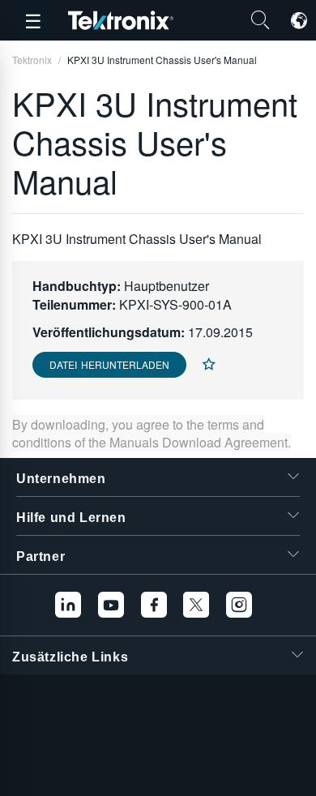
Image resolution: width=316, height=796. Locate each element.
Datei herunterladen (109, 364)
